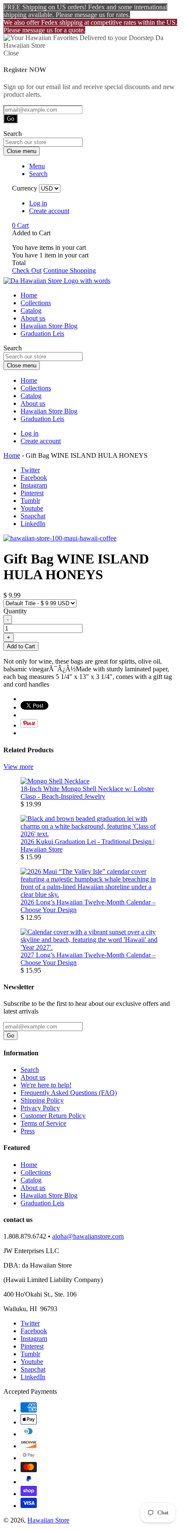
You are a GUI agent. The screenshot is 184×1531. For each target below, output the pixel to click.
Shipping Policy (42, 1100)
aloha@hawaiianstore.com (88, 1236)
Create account (49, 210)
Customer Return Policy (53, 1115)
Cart (20, 225)
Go (10, 119)
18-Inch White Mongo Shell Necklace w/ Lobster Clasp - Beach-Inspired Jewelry (87, 792)
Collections (36, 302)
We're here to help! (46, 1085)
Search (30, 1069)
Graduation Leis (42, 333)
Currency (24, 188)
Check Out (27, 270)
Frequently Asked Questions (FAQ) (69, 1092)
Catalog (31, 310)
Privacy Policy (40, 1108)
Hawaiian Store (48, 1520)
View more (18, 766)
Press (28, 1131)
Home (29, 295)
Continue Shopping (69, 270)
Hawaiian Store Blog (49, 325)
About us (33, 318)
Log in (38, 203)
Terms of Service (43, 1123)
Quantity (15, 611)
